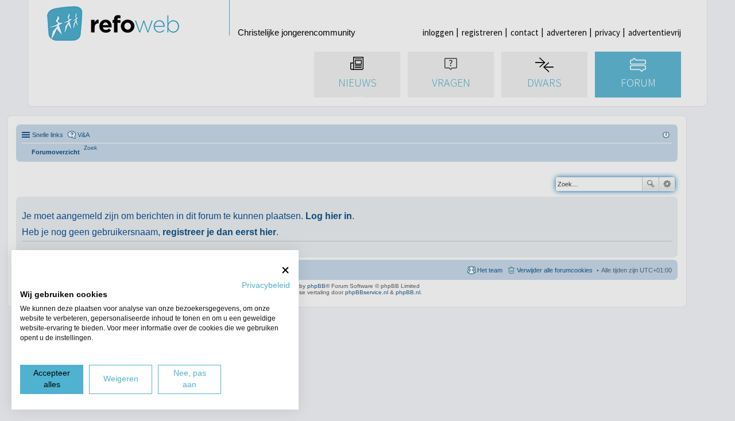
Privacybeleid (266, 285)
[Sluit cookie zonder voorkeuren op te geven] (285, 270)
